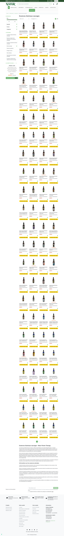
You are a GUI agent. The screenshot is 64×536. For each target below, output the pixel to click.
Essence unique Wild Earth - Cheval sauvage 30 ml (23, 86)
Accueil (7, 13)
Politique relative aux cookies (24, 516)
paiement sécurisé (22, 513)
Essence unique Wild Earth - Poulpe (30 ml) (53, 267)
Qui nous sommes (22, 512)
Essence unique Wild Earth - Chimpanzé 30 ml (43, 86)
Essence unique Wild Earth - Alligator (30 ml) (43, 31)
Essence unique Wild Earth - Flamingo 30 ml (43, 140)
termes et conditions (22, 510)
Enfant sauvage (9, 46)
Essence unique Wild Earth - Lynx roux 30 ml (53, 213)
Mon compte (21, 526)
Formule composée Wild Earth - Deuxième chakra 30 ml (33, 395)
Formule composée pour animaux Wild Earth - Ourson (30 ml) (53, 341)
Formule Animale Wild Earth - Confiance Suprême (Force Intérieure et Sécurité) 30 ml (33, 322)
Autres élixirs (16, 13)
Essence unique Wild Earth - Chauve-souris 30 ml (53, 68)
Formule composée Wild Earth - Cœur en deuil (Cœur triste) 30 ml (23, 395)
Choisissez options (23, 37)
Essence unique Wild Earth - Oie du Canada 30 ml (23, 249)
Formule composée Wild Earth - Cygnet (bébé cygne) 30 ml (53, 377)
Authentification (21, 524)
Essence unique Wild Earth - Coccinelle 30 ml (53, 86)
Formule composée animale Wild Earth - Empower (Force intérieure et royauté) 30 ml (53, 322)
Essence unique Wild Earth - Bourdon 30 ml (53, 49)
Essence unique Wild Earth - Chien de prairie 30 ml (33, 86)
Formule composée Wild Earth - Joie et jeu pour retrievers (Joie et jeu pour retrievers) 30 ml (23, 432)
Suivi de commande (35, 507)
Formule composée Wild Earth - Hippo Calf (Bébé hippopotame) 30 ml (43, 413)
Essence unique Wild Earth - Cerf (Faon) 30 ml (43, 68)
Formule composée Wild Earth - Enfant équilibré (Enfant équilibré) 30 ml (53, 395)
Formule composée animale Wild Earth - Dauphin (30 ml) (43, 322)
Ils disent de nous (10, 63)
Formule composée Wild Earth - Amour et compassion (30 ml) (23, 359)
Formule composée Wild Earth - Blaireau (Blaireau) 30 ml (43, 359)
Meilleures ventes (8, 510)
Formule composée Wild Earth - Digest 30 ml (43, 395)
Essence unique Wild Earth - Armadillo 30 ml (23, 49)
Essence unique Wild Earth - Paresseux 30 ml (43, 267)
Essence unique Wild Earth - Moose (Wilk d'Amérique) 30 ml (53, 231)
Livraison (20, 507)
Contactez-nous (21, 521)
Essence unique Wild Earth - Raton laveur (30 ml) (23, 286)
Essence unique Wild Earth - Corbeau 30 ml (33, 104)
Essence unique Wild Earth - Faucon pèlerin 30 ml (23, 140)
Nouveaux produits (9, 508)
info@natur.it (48, 521)
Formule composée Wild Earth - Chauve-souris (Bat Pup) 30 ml (53, 359)
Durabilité (20, 518)
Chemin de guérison (10, 48)
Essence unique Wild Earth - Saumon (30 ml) (33, 304)
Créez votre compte (35, 510)
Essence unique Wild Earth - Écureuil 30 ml (33, 122)
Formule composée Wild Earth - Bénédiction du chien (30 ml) (33, 359)
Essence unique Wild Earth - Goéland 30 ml (33, 158)
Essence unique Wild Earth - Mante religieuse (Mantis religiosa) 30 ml (23, 231)
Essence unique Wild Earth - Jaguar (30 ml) (53, 177)
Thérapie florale (11, 13)
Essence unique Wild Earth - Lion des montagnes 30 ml (23, 213)
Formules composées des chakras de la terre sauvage (11, 59)
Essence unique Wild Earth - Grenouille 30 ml (23, 177)
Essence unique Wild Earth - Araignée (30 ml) (53, 31)
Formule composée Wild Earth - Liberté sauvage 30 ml (43, 431)
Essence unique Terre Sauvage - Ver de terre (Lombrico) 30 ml (32, 32)
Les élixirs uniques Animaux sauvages (11, 35)
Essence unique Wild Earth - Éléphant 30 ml (43, 122)
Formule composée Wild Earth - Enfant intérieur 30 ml (23, 413)
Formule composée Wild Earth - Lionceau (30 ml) (53, 431)
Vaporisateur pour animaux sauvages (11, 56)
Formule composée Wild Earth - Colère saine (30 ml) (43, 377)
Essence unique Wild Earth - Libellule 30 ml (43, 195)
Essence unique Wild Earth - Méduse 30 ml (33, 231)
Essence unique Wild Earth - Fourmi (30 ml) (53, 140)
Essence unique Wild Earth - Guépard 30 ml (33, 177)
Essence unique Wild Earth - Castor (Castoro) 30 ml (33, 68)
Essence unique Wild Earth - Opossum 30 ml (33, 249)
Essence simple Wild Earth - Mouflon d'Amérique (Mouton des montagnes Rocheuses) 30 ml (23, 32)
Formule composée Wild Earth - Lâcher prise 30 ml (33, 431)
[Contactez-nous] (7, 0)
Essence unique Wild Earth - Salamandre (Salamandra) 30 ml (23, 304)
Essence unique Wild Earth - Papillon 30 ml (33, 267)
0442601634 (53, 520)
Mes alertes (34, 512)
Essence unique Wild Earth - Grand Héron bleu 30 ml (53, 158)
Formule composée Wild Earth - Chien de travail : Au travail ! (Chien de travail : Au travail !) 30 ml (23, 377)
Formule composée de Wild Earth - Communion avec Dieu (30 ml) (23, 341)
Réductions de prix (9, 507)
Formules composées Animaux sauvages (12, 43)
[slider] (16, 19)
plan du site (21, 523)
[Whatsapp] (9, 0)
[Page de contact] (6, 0)
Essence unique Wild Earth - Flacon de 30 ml (33, 140)
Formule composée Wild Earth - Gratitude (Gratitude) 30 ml (33, 413)
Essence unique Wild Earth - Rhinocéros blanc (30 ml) (43, 286)
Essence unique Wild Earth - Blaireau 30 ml (43, 49)
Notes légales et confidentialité (24, 508)
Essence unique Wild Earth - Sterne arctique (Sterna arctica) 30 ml (43, 304)
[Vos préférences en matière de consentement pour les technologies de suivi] (2, 534)
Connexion (34, 508)
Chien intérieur (9, 52)
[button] (57, 4)
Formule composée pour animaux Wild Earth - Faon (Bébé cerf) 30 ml (43, 341)
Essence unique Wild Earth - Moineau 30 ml (43, 231)
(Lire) (52, 491)
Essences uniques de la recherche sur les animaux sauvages (11, 39)
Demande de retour (35, 513)
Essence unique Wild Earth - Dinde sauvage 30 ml (23, 122)
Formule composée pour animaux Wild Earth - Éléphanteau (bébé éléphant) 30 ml (33, 341)
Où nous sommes (22, 515)
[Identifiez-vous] (53, 4)
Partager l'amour (9, 50)
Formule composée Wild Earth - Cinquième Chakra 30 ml (33, 377)
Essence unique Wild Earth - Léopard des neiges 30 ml (33, 195)
